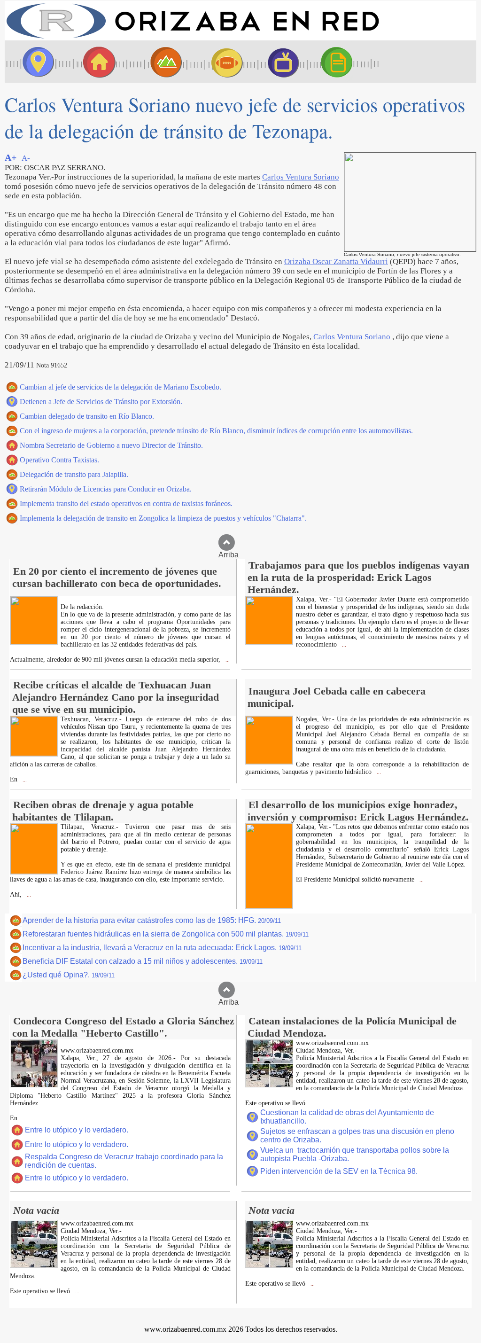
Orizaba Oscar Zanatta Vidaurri (336, 261)
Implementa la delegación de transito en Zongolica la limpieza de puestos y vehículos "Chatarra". (163, 518)
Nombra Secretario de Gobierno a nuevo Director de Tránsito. (111, 445)
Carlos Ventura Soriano (300, 176)
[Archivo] (345, 61)
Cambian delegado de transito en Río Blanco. (87, 416)
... (227, 660)
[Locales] (96, 61)
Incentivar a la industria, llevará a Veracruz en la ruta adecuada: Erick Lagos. (162, 948)
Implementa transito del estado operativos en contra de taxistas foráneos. (126, 504)
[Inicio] (192, 38)
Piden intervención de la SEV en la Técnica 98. (339, 1171)
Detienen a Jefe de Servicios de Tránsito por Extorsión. (101, 402)
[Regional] (157, 61)
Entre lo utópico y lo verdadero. (76, 1130)
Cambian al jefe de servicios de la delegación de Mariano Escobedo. (120, 387)
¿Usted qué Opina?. (69, 975)
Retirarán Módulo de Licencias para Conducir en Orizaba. (106, 489)
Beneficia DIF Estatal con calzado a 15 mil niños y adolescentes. (143, 961)
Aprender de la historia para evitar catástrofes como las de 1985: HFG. (152, 920)
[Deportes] (218, 61)
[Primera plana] (35, 61)
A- (26, 158)
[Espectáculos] (279, 61)
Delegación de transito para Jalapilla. (74, 474)
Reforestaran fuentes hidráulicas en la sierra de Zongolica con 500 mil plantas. (166, 934)
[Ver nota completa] (34, 642)
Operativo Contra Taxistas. (59, 460)
